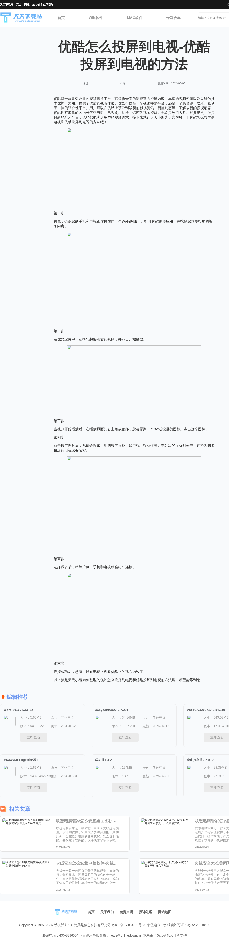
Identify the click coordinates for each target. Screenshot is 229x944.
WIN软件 (96, 18)
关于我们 (107, 912)
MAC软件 (134, 18)
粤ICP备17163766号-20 (129, 925)
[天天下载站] (22, 18)
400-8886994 (68, 935)
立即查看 (33, 737)
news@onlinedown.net (125, 935)
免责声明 (126, 912)
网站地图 (165, 912)
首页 (61, 18)
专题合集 (173, 18)
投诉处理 (145, 912)
